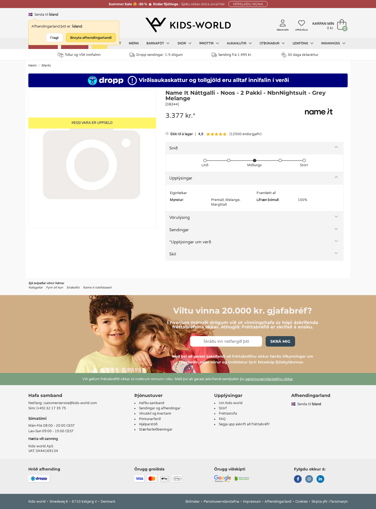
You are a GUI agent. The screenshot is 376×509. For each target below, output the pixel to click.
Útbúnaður (270, 43)
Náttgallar (35, 287)
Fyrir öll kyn (54, 287)
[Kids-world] (188, 25)
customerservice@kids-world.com (70, 403)
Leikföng (301, 43)
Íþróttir (206, 43)
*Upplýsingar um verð (190, 241)
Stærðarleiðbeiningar (156, 429)
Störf (223, 408)
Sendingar (179, 229)
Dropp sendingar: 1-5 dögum (159, 55)
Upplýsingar (180, 178)
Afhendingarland (278, 501)
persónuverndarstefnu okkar (269, 379)
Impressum (252, 501)
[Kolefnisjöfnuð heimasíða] (242, 478)
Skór (182, 43)
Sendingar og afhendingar (160, 408)
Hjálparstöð (148, 424)
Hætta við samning (43, 439)
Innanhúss (331, 43)
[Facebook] (298, 479)
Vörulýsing (179, 217)
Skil (172, 254)
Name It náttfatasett (97, 287)
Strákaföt (73, 287)
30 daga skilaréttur (303, 55)
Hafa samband (45, 395)
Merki (134, 43)
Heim (32, 65)
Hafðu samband (151, 403)
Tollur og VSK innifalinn (82, 55)
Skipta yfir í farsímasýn (330, 501)
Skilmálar (192, 501)
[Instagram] (309, 479)
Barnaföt (155, 43)
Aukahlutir (237, 43)
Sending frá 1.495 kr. (235, 55)
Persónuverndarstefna (221, 501)
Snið (173, 148)
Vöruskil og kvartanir (155, 413)
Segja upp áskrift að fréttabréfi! (244, 424)
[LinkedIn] (320, 479)
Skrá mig (280, 341)
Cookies (301, 501)
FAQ (222, 419)
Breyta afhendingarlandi (91, 38)
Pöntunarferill (150, 419)
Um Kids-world (231, 403)
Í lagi (54, 38)
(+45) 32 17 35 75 (51, 408)
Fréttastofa (228, 413)
